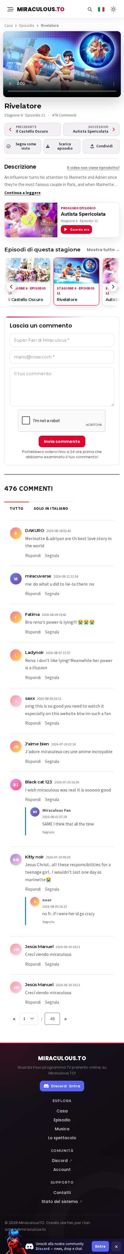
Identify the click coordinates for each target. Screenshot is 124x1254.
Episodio (26, 25)
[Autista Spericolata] (31, 220)
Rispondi (33, 555)
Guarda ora (79, 229)
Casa (8, 25)
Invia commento (62, 441)
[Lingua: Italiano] (101, 9)
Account (62, 1169)
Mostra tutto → (103, 250)
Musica (62, 1129)
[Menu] (10, 9)
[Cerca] (89, 9)
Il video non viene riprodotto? (93, 167)
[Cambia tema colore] (113, 9)
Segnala (52, 555)
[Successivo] (113, 287)
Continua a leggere (22, 192)
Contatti (62, 1192)
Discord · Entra (65, 1086)
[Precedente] (11, 287)
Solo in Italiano (51, 508)
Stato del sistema (62, 1201)
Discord (62, 1160)
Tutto (17, 508)
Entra (100, 1246)
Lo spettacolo (62, 1138)
